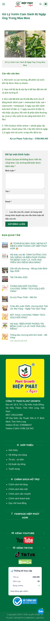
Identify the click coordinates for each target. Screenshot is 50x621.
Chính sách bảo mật (18, 489)
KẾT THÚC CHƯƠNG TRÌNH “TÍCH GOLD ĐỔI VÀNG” (27, 316)
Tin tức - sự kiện (16, 459)
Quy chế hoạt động (17, 503)
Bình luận (10, 171)
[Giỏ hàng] (45, 4)
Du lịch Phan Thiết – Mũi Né (23, 297)
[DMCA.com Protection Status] (25, 561)
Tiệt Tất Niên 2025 (18, 277)
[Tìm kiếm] (40, 4)
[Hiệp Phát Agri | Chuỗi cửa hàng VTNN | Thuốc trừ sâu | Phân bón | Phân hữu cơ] (24, 4)
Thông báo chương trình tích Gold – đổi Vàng (28, 336)
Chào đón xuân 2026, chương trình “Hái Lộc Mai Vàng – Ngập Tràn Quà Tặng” (29, 307)
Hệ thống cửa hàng (18, 455)
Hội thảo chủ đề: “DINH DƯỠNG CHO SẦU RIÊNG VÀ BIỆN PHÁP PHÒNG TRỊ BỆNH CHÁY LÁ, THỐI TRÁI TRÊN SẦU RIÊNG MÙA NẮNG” (28, 259)
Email (8, 201)
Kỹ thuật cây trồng (17, 464)
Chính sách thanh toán (19, 498)
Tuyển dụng (14, 469)
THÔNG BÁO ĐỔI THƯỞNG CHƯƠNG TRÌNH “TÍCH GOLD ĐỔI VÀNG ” (27, 288)
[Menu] (3, 4)
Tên (7, 191)
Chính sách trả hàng (18, 484)
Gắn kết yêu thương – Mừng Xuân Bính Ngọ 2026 (28, 269)
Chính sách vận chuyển (20, 494)
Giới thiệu (13, 450)
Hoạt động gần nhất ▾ (19, 591)
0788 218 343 (26, 428)
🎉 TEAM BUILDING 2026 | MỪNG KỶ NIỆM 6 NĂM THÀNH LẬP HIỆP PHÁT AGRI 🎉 (28, 246)
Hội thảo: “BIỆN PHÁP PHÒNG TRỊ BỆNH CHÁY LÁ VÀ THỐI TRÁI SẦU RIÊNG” (28, 326)
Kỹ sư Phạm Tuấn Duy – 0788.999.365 (29, 139)
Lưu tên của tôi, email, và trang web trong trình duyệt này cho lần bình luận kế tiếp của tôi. (24, 215)
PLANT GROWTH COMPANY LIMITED (25, 618)
